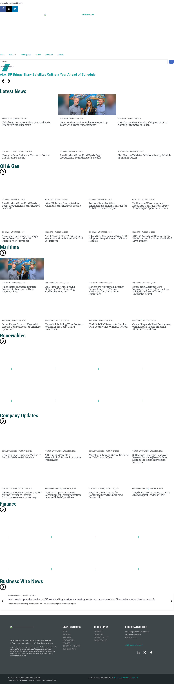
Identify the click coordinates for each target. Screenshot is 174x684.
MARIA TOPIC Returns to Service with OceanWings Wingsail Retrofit (108, 325)
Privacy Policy (24, 680)
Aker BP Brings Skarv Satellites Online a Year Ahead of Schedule (48, 74)
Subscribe (49, 55)
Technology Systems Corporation (126, 677)
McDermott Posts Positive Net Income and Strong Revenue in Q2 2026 (21, 574)
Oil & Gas (63, 151)
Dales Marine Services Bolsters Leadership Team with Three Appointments (83, 123)
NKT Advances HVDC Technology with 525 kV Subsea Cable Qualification (106, 375)
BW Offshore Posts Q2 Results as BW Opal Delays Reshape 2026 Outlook (21, 542)
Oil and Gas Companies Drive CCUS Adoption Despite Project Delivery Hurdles (108, 238)
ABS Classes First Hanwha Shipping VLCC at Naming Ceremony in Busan (143, 123)
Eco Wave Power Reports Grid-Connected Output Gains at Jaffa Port (64, 406)
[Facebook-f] (3, 9)
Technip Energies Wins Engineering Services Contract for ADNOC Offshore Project (108, 206)
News (11, 55)
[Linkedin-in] (15, 9)
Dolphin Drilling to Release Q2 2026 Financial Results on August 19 (107, 574)
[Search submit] (171, 62)
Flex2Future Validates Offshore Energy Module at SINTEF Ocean (144, 156)
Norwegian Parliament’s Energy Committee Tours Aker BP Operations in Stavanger (20, 238)
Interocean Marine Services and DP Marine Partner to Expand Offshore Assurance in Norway (21, 495)
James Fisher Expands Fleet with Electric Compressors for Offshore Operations (21, 327)
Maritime (64, 119)
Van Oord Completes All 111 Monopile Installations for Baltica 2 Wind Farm (152, 374)
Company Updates (9, 151)
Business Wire (14, 596)
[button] (2, 601)
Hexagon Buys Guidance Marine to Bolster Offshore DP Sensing (26, 156)
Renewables (7, 119)
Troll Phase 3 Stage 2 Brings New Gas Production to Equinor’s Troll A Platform (64, 238)
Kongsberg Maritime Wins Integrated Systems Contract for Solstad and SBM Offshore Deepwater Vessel (150, 290)
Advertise (60, 55)
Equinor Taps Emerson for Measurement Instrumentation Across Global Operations (63, 495)
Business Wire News (21, 581)
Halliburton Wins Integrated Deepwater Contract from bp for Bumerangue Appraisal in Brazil (150, 206)
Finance (8, 504)
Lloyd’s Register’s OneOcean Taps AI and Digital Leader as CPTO (151, 493)
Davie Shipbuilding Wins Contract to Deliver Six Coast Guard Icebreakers (64, 327)
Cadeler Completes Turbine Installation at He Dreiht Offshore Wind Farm (150, 407)
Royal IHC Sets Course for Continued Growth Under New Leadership (106, 495)
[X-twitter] (9, 9)
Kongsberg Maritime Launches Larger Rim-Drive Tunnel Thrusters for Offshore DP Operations (106, 290)
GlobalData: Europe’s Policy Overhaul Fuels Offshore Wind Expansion (26, 123)
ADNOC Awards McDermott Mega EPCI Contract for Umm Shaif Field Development (152, 238)
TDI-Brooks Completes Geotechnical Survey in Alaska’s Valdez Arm (63, 457)
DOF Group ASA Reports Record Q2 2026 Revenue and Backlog (150, 542)
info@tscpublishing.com (134, 645)
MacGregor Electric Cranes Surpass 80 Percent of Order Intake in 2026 (108, 542)
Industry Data (26, 55)
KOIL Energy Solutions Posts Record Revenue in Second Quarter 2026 (151, 574)
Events (38, 55)
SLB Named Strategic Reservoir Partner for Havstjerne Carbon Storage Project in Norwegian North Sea (149, 459)
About (2, 55)
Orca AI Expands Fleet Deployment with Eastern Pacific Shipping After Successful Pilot (152, 327)
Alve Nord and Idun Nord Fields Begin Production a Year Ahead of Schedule (81, 156)
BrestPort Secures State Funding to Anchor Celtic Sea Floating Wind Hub (21, 406)
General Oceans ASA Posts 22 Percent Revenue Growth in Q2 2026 (65, 574)
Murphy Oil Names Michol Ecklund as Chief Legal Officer (109, 456)
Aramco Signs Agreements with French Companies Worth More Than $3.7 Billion (65, 543)
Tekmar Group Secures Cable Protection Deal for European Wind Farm (107, 407)
